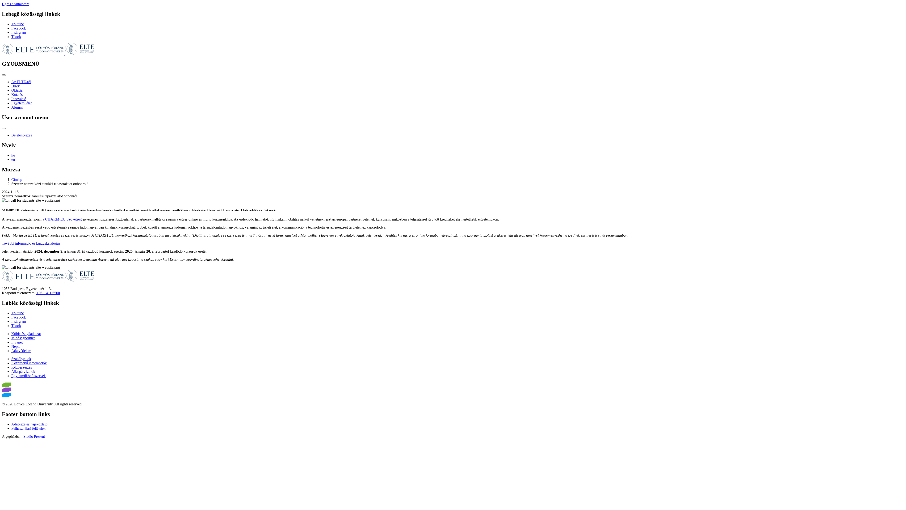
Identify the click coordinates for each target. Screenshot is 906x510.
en (13, 159)
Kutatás (17, 95)
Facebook (18, 28)
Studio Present (34, 436)
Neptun (16, 346)
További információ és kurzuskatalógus (31, 243)
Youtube (17, 24)
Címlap (16, 180)
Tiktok (16, 37)
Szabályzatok (21, 359)
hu (13, 155)
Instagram (18, 32)
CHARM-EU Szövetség (63, 219)
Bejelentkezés (21, 135)
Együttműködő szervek (28, 376)
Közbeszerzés (21, 367)
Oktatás (17, 90)
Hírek (15, 86)
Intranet (17, 342)
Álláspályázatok (23, 372)
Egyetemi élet (21, 103)
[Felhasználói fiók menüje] (4, 128)
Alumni (17, 107)
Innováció (18, 99)
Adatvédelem (21, 351)
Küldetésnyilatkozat (26, 334)
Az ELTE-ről (21, 82)
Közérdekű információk (29, 363)
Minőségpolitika (23, 338)
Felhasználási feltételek (28, 428)
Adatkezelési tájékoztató (29, 424)
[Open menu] (4, 75)
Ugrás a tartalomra (15, 4)
